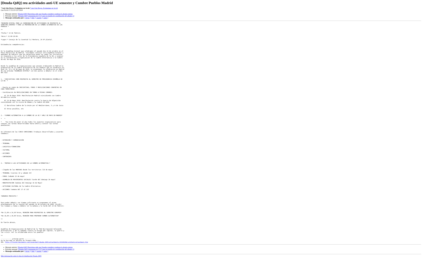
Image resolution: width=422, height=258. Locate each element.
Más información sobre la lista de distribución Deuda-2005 (21, 256)
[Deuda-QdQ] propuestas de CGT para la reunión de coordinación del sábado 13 (46, 16)
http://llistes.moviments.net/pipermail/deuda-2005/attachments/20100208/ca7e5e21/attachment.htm (46, 242)
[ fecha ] (27, 18)
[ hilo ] (33, 18)
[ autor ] (45, 18)
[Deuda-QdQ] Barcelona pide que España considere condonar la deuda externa (45, 14)
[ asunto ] (39, 18)
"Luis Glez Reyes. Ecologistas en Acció (44, 8)
